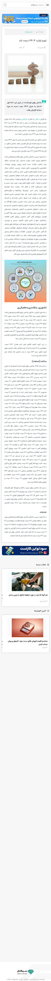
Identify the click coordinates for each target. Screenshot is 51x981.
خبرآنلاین (24, 119)
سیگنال (37, 119)
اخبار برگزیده (29, 32)
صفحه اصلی (40, 32)
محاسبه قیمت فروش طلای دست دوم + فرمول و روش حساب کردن (27, 627)
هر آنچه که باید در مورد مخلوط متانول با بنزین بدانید (27, 581)
